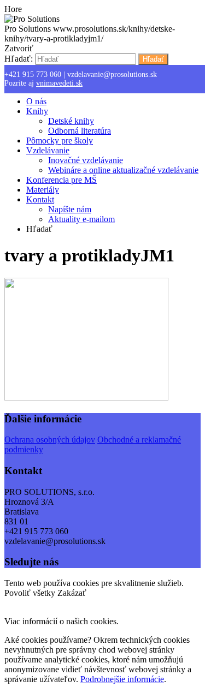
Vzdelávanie (47, 150)
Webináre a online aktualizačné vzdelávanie (123, 170)
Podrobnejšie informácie (122, 679)
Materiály (42, 189)
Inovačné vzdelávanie (85, 160)
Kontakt (40, 199)
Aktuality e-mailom (81, 219)
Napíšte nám (69, 209)
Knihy (37, 111)
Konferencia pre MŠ (61, 179)
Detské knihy (71, 121)
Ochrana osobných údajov (49, 439)
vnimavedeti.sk (59, 83)
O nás (36, 101)
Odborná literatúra (79, 130)
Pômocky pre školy (59, 140)
